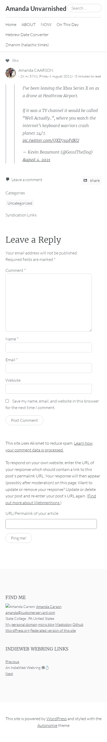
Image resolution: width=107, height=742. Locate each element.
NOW (46, 24)
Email (11, 359)
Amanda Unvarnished (35, 8)
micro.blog (46, 624)
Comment (15, 270)
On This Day (68, 24)
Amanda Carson (49, 606)
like (15, 60)
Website (13, 380)
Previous (12, 661)
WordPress (56, 718)
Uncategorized (20, 203)
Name (11, 339)
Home (10, 24)
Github (77, 624)
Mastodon (63, 624)
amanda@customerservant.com (30, 612)
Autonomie (47, 725)
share (94, 180)
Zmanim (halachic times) (27, 44)
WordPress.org (17, 630)
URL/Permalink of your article (31, 513)
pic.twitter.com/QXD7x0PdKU (51, 140)
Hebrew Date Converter (27, 34)
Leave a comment (26, 179)
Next (9, 673)
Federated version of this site (53, 630)
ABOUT (29, 24)
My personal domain (21, 624)
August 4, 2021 (36, 159)
